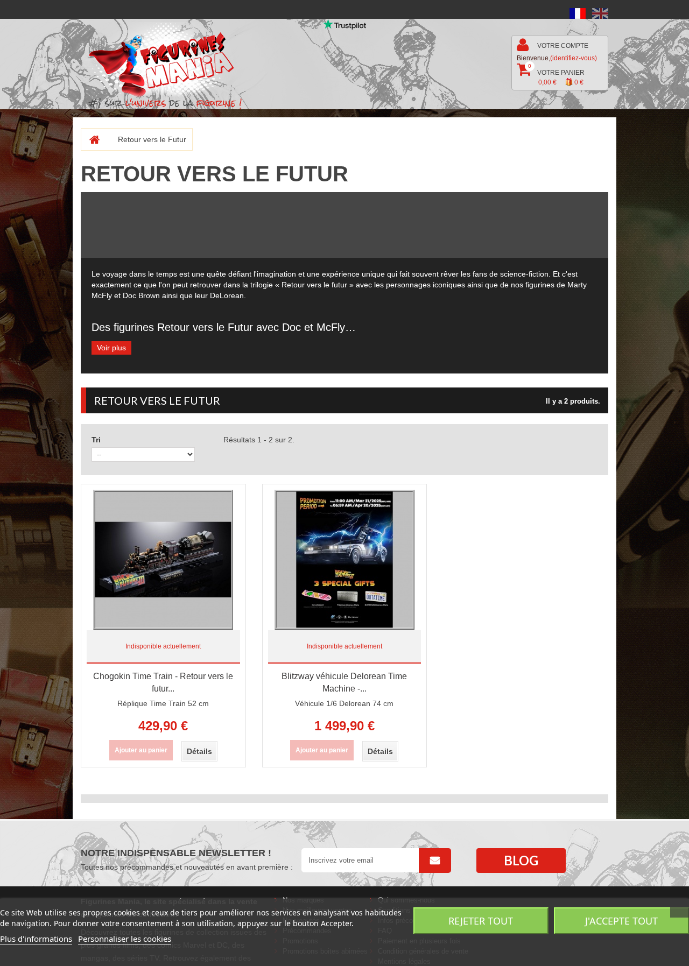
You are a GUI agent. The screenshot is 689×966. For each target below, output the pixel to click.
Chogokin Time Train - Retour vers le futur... (163, 682)
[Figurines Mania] (169, 60)
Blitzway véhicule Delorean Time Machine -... (344, 682)
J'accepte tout (621, 920)
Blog (521, 860)
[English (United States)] (600, 13)
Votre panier (556, 74)
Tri (96, 439)
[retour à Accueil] (90, 139)
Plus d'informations (36, 938)
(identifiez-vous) (573, 58)
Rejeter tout (480, 920)
